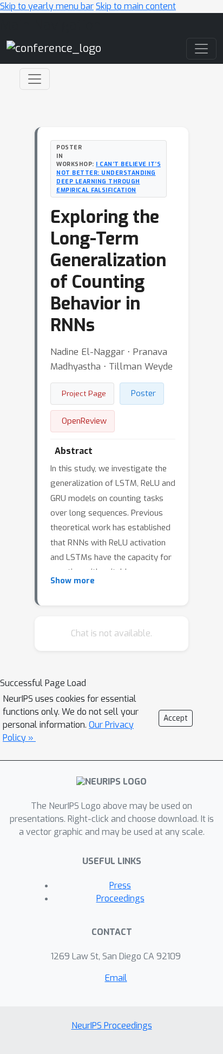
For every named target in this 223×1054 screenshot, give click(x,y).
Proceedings (120, 898)
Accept (175, 718)
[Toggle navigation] (34, 79)
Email (116, 978)
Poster (143, 393)
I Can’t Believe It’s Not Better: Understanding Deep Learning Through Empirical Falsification (108, 176)
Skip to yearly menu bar (47, 6)
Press (120, 885)
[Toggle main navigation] (201, 49)
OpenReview (84, 421)
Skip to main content (136, 6)
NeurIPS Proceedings (111, 1025)
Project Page (84, 393)
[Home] (53, 48)
